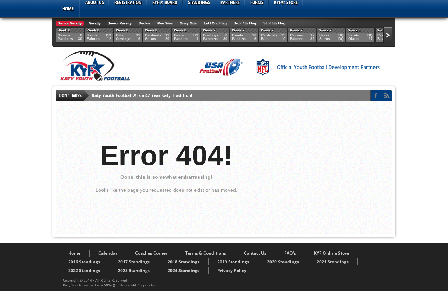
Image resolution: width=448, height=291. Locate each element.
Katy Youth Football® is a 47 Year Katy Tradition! (142, 95)
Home (68, 8)
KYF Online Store (331, 253)
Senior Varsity (70, 23)
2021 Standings (333, 262)
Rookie (144, 23)
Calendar (107, 253)
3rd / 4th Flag (245, 23)
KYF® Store (286, 2)
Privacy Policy (231, 271)
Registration (128, 2)
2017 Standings (134, 262)
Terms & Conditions (205, 253)
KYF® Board (164, 2)
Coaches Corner (151, 253)
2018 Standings (184, 262)
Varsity (95, 23)
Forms (257, 2)
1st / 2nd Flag (215, 23)
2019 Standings (233, 262)
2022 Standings (84, 271)
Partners (230, 2)
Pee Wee (165, 23)
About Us (94, 2)
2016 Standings (84, 262)
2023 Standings (134, 271)
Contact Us (255, 253)
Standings (199, 2)
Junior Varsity (120, 23)
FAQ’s (290, 253)
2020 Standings (283, 262)
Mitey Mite (188, 23)
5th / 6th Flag (274, 23)
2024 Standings (184, 271)
